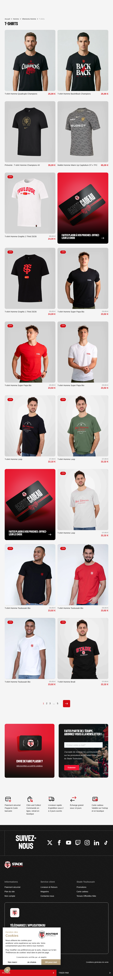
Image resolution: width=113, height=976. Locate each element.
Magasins (45, 891)
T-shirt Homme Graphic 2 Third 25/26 (21, 236)
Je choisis (31, 962)
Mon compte (10, 896)
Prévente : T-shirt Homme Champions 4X (22, 165)
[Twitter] (49, 843)
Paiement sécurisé (12, 887)
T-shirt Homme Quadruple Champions (21, 94)
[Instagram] (87, 843)
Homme (16, 19)
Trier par (64, 973)
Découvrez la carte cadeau (30, 766)
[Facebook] (59, 843)
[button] (7, 970)
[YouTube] (68, 843)
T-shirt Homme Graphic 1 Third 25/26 (21, 312)
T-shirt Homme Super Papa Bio (70, 312)
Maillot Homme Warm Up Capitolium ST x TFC (77, 165)
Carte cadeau (82, 891)
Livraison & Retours (49, 887)
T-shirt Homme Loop (13, 459)
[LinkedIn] (96, 843)
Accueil (7, 19)
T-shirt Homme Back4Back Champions (74, 94)
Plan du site (10, 891)
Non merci (12, 962)
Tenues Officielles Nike (86, 896)
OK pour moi (51, 962)
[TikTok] (105, 843)
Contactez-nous (47, 896)
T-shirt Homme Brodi (66, 682)
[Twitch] (77, 843)
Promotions (81, 887)
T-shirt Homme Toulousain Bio (17, 608)
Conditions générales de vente (97, 962)
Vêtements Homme (29, 19)
